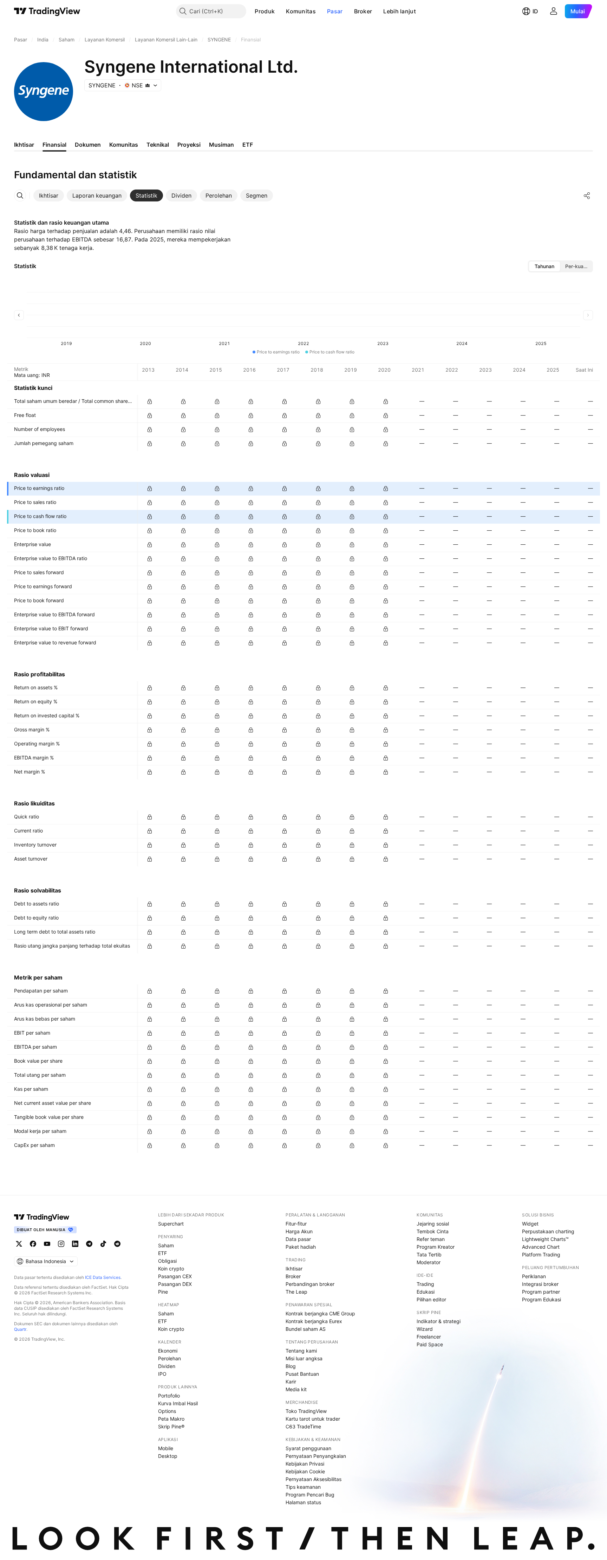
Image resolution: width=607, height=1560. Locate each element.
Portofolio (169, 1396)
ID (535, 11)
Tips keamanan (303, 1487)
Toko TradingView (306, 1411)
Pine (163, 1292)
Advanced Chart (541, 1247)
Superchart (171, 1224)
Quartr (20, 1329)
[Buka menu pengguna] (554, 11)
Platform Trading (541, 1254)
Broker (363, 11)
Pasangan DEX (175, 1284)
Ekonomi (167, 1351)
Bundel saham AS (306, 1329)
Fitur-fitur (296, 1224)
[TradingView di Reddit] (117, 1244)
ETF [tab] (247, 144)
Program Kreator (436, 1247)
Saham (166, 1245)
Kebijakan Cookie (305, 1471)
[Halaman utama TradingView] (47, 11)
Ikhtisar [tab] (24, 144)
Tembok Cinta (433, 1231)
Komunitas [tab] (123, 144)
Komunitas (301, 11)
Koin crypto (171, 1269)
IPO (162, 1374)
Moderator (428, 1262)
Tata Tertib (429, 1254)
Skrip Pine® (171, 1426)
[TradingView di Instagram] (61, 1244)
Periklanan (534, 1276)
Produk (265, 11)
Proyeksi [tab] (189, 144)
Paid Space (430, 1344)
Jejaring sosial (433, 1224)
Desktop (167, 1456)
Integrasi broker (540, 1284)
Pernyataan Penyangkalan (316, 1456)
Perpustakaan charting (548, 1231)
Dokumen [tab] (88, 144)
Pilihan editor (431, 1299)
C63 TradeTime (303, 1426)
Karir (291, 1382)
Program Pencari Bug (310, 1495)
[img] (147, 85)
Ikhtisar (294, 1269)
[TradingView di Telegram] (89, 1244)
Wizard (425, 1329)
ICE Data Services (102, 1277)
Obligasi (167, 1261)
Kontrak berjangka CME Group (320, 1313)
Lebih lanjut (399, 11)
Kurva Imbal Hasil (178, 1403)
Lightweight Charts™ (545, 1239)
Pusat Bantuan (302, 1374)
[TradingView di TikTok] (103, 1244)
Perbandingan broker (310, 1284)
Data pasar (298, 1239)
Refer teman (431, 1239)
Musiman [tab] (221, 144)
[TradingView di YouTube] (47, 1244)
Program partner (541, 1292)
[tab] (48, 195)
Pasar (335, 11)
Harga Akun (299, 1231)
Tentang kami (301, 1351)
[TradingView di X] (19, 1244)
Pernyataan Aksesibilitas (313, 1479)
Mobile (165, 1448)
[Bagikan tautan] (587, 195)
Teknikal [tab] (157, 144)
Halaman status (303, 1502)
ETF (162, 1253)
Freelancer (429, 1337)
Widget (530, 1224)
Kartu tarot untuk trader (313, 1419)
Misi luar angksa (304, 1358)
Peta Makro (171, 1419)
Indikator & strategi (439, 1321)
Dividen (166, 1366)
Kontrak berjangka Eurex (314, 1321)
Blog (291, 1366)
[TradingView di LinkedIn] (75, 1244)
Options (167, 1411)
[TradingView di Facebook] (33, 1244)
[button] (280, 11)
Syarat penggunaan (308, 1448)
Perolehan (169, 1358)
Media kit (296, 1389)
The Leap (296, 1292)
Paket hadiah (301, 1247)
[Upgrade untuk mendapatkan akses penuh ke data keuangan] (150, 401)
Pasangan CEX (175, 1276)
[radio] (544, 266)
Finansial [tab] (54, 144)
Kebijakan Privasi (305, 1464)
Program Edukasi (541, 1299)
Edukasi (426, 1292)
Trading (425, 1284)
